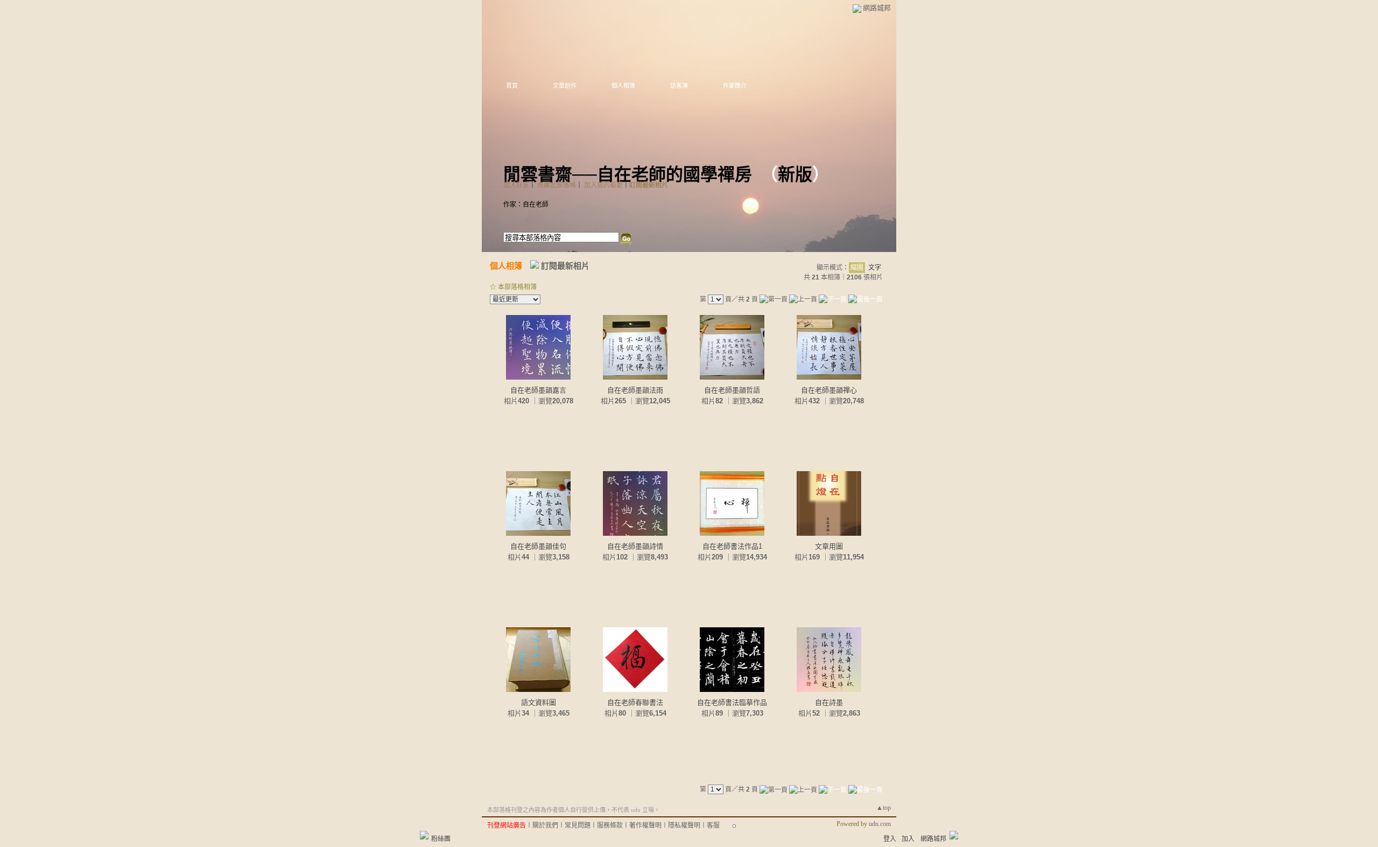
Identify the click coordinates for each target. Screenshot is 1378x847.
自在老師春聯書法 (635, 702)
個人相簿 (623, 85)
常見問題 (577, 825)
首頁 (512, 85)
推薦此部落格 (556, 185)
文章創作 (564, 85)
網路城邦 (877, 8)
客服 (713, 825)
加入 (908, 839)
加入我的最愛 (603, 185)
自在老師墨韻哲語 (732, 390)
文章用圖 (829, 546)
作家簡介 (735, 85)
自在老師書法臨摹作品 (732, 702)
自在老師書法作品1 (732, 546)
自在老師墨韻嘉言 (538, 390)
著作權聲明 (645, 825)
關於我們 (545, 825)
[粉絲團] (424, 835)
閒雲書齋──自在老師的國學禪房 (627, 174)
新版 (795, 174)
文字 (874, 267)
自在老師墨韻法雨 (635, 390)
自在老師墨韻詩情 (635, 546)
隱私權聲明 (684, 825)
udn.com (880, 824)
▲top (883, 807)
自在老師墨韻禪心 (829, 390)
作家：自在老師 (526, 204)
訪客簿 (679, 85)
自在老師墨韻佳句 (538, 546)
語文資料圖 (538, 702)
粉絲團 (441, 839)
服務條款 (610, 825)
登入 (889, 839)
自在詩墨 (829, 702)
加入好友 (516, 185)
